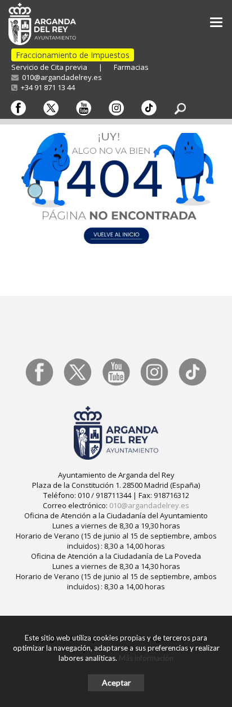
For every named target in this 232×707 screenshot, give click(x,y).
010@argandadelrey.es (60, 77)
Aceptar (116, 682)
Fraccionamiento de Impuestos (73, 55)
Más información (146, 657)
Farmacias (131, 67)
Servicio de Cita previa (49, 67)
